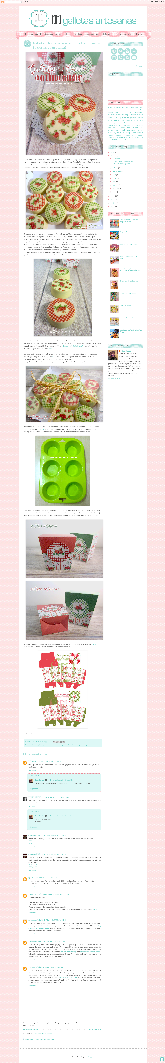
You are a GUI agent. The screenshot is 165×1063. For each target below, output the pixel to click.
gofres (119, 120)
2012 (113, 203)
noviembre (117, 159)
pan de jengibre (114, 130)
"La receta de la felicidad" (72, 346)
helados (133, 120)
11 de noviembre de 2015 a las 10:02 (49, 761)
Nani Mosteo (39, 780)
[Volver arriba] (162, 1059)
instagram (114, 57)
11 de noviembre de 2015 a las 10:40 (55, 797)
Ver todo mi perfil (114, 379)
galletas (49, 745)
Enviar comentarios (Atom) (42, 1033)
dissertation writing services (90, 952)
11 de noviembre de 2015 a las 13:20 (61, 780)
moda (123, 128)
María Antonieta (124, 125)
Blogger (91, 1057)
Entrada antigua (95, 1029)
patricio (140, 130)
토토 (30, 841)
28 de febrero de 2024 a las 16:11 (46, 878)
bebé (123, 107)
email (134, 57)
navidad (129, 128)
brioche (121, 110)
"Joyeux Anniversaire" (128, 232)
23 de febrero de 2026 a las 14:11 (53, 920)
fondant (140, 115)
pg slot (30, 878)
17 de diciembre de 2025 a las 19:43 (61, 894)
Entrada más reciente (31, 1029)
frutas (110, 118)
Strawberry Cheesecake (128, 244)
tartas (119, 137)
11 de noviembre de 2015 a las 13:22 (61, 816)
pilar (127, 132)
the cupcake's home (128, 137)
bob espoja (135, 107)
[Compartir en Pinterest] (63, 742)
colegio (110, 112)
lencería (128, 123)
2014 (113, 196)
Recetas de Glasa (74, 34)
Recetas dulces (92, 34)
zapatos (131, 140)
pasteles (134, 130)
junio (115, 178)
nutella (141, 127)
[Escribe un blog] (56, 742)
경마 (30, 843)
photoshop (75, 745)
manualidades (57, 745)
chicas (133, 110)
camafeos (127, 110)
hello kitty (139, 120)
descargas (42, 745)
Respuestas (35, 775)
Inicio (64, 1029)
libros (133, 123)
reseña (127, 135)
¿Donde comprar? (124, 34)
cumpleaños (138, 112)
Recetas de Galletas (53, 34)
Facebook (114, 51)
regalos (87, 745)
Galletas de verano (126, 306)
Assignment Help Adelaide (68, 978)
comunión (118, 112)
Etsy (54, 357)
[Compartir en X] (58, 742)
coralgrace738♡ (34, 835)
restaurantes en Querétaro (37, 894)
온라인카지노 (33, 865)
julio (114, 175)
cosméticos (128, 112)
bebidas (128, 107)
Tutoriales (108, 34)
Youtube (127, 51)
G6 (118, 118)
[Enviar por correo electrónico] (54, 742)
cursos (118, 115)
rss (127, 57)
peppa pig (111, 132)
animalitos (111, 107)
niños (135, 128)
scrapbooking (112, 137)
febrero (115, 188)
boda (141, 107)
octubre (115, 168)
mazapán (117, 127)
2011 (113, 206)
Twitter (121, 51)
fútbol (115, 118)
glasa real (112, 120)
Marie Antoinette (137, 125)
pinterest (121, 57)
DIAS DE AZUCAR (34, 797)
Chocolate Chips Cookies (129, 281)
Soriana (95, 909)
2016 (113, 152)
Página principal (33, 34)
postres (81, 745)
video (126, 140)
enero (115, 192)
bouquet (115, 110)
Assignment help (34, 920)
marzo (115, 185)
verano (121, 140)
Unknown (32, 761)
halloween (126, 120)
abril (114, 182)
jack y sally (111, 123)
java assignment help (68, 952)
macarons (139, 123)
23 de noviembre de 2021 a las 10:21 (54, 835)
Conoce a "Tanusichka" (128, 293)
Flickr (134, 51)
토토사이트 (32, 867)
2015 (113, 156)
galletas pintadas (136, 118)
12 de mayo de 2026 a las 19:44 (53, 941)
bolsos (110, 110)
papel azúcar (66, 745)
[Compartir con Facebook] (61, 742)
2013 (113, 199)
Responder (32, 770)
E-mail (139, 34)
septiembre (117, 171)
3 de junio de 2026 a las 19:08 (52, 967)
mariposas (111, 128)
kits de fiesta (121, 123)
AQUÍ (50, 349)
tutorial (115, 140)
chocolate (35, 745)
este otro (41, 429)
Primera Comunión (127, 318)
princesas (140, 132)
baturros (118, 107)
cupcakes (111, 115)
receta (110, 135)
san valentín (137, 135)
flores (133, 115)
